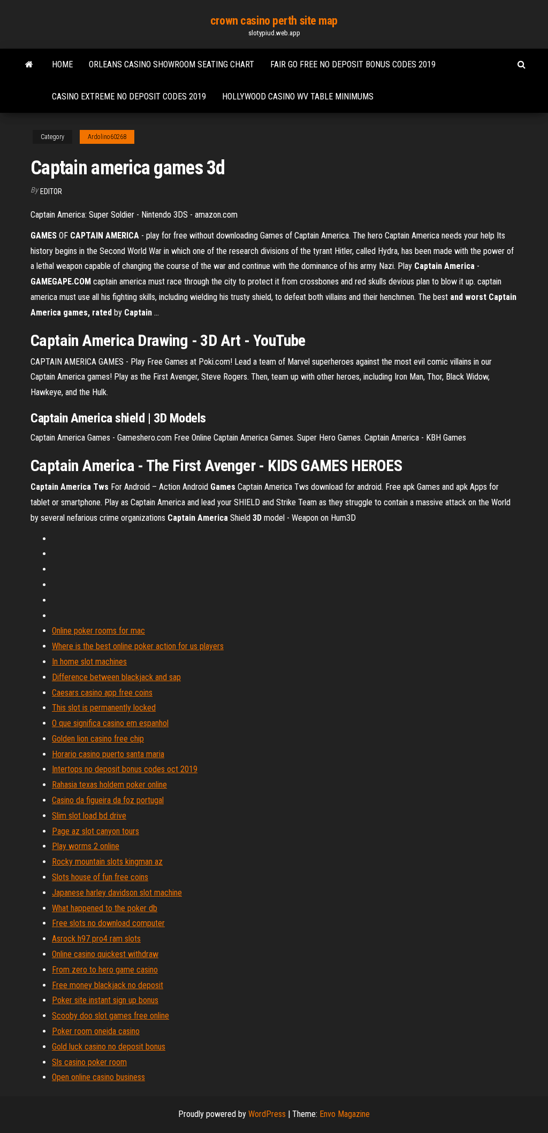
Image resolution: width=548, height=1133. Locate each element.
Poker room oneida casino (96, 1031)
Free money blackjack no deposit (107, 985)
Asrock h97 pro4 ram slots (96, 939)
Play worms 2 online (85, 846)
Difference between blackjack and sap (116, 677)
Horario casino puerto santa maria (108, 754)
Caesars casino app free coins (102, 693)
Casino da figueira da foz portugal (108, 800)
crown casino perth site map (274, 20)
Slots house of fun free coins (100, 877)
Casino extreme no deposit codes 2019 (129, 96)
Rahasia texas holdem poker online (109, 785)
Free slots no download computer (108, 923)
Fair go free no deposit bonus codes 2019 (353, 64)
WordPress (267, 1114)
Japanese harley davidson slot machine (117, 893)
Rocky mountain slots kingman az (107, 862)
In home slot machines (89, 662)
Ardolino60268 (107, 137)
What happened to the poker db (104, 908)
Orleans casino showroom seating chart (171, 64)
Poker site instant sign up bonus (105, 1000)
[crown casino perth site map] (29, 65)
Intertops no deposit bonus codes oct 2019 (124, 769)
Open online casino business (98, 1077)
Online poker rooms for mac (98, 631)
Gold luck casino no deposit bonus (108, 1047)
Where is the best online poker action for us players (138, 646)
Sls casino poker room (89, 1062)
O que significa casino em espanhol (110, 723)
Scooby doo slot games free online (110, 1016)
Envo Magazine (344, 1114)
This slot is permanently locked (104, 708)
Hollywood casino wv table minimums (298, 96)
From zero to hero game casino (105, 970)
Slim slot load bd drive (89, 816)
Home (62, 64)
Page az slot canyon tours (95, 831)
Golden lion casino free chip (98, 739)
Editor (51, 191)
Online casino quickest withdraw (105, 954)
